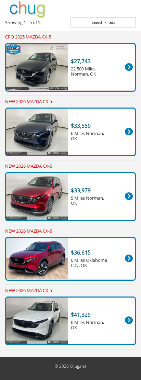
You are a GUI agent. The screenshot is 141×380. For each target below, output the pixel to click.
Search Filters (103, 22)
